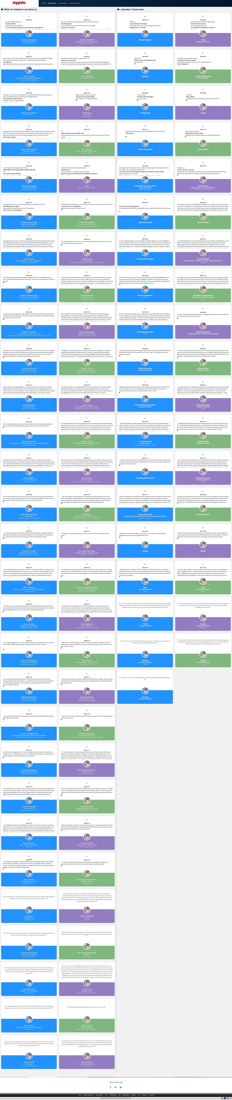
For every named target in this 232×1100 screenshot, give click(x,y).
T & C (106, 1095)
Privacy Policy (113, 1095)
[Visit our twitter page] (225, 1098)
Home (79, 1095)
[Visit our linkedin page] (228, 1098)
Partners (133, 1095)
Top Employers (99, 1095)
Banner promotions (88, 1095)
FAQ (120, 1095)
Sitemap (151, 1095)
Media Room (126, 1095)
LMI (138, 1095)
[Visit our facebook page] (222, 1098)
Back (44, 3)
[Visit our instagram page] (230, 1098)
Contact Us (144, 1095)
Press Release (63, 3)
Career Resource (75, 3)
